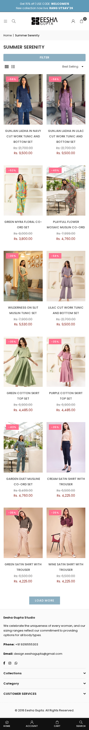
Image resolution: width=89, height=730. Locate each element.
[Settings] (73, 21)
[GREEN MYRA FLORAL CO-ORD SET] (23, 190)
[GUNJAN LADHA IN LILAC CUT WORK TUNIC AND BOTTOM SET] (66, 99)
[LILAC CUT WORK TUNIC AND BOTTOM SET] (66, 276)
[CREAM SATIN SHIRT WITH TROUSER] (66, 447)
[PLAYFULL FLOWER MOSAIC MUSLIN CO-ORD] (66, 190)
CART (57, 726)
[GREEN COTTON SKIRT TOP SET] (23, 362)
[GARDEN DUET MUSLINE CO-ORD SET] (23, 447)
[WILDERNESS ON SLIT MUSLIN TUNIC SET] (23, 276)
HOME (6, 726)
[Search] (14, 21)
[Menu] (5, 21)
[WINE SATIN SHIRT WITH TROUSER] (66, 533)
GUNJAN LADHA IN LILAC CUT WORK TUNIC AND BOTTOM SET (66, 136)
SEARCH (81, 726)
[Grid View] (6, 66)
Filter (44, 57)
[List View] (13, 66)
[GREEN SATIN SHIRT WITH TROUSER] (23, 533)
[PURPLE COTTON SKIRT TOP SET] (66, 362)
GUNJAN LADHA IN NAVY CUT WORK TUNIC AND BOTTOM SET (23, 136)
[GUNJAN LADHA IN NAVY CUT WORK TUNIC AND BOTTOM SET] (23, 99)
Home (7, 35)
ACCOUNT (32, 726)
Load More (44, 600)
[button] (81, 21)
